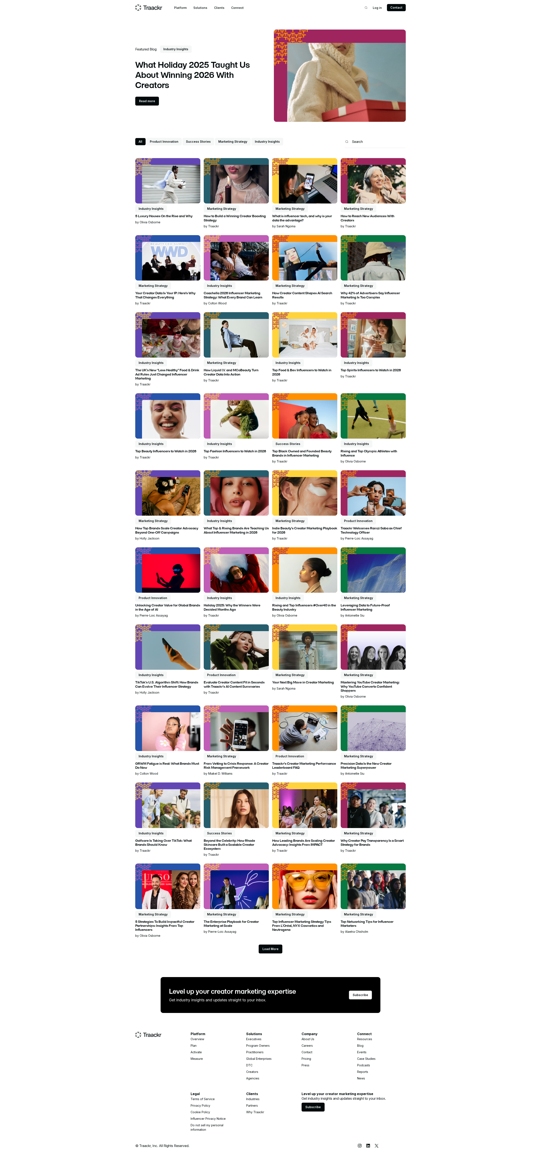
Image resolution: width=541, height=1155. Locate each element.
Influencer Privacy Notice (208, 1118)
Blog (360, 1045)
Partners (252, 1105)
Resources (364, 1039)
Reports (362, 1072)
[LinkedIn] (368, 1145)
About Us (308, 1039)
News (361, 1078)
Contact (396, 7)
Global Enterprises (259, 1058)
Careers (307, 1045)
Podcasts (363, 1065)
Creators (252, 1072)
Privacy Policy (200, 1105)
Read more (147, 101)
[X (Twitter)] (376, 1145)
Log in (377, 7)
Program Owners (258, 1045)
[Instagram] (359, 1145)
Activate (196, 1052)
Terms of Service (203, 1099)
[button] (180, 7)
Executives (253, 1039)
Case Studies (366, 1058)
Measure (197, 1058)
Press (305, 1065)
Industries (253, 1099)
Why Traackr (255, 1112)
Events (361, 1052)
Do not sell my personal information (207, 1127)
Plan (194, 1045)
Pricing (306, 1058)
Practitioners (255, 1052)
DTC (249, 1065)
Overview (197, 1039)
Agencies (252, 1078)
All (140, 141)
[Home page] (148, 8)
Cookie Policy (200, 1112)
